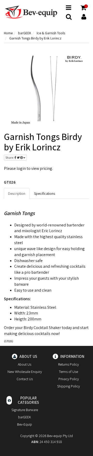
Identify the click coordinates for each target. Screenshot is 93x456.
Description (16, 193)
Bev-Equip (24, 424)
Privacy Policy (68, 379)
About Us (24, 364)
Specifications (44, 193)
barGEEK (24, 417)
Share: (9, 157)
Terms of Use (68, 371)
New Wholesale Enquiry (24, 371)
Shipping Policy (68, 386)
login (21, 168)
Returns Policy (68, 364)
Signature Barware (24, 409)
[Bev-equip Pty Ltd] (31, 11)
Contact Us (25, 379)
